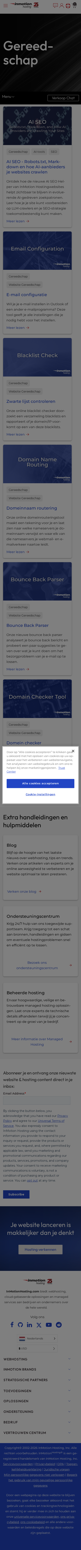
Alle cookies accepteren (40, 783)
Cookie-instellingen (40, 794)
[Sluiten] (73, 751)
